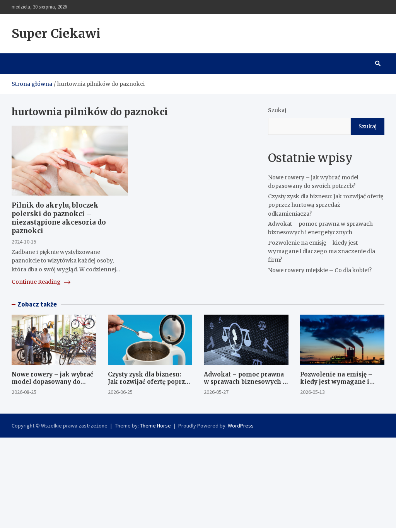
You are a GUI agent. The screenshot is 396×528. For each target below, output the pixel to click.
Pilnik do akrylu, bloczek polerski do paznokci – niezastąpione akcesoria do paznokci (59, 218)
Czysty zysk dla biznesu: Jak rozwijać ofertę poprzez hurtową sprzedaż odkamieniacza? (325, 205)
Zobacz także (37, 304)
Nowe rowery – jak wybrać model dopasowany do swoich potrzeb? (52, 382)
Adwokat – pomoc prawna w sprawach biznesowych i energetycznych (244, 382)
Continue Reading (37, 281)
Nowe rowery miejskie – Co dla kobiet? (320, 270)
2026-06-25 (120, 391)
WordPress (241, 425)
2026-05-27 (216, 391)
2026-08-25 (24, 391)
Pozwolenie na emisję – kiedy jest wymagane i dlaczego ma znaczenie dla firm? (321, 251)
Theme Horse (155, 425)
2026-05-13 (312, 391)
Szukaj (277, 110)
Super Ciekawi (56, 33)
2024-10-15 (24, 241)
